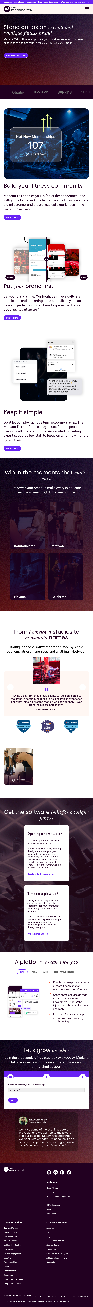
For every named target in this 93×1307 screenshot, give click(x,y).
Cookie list (62, 1296)
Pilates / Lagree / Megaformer (58, 1196)
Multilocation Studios (12, 1245)
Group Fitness (52, 1188)
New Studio (51, 1214)
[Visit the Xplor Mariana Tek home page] (14, 1169)
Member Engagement (12, 1254)
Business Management (13, 1228)
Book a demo (12, 217)
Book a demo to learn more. (75, 2)
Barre (48, 1209)
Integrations (8, 1249)
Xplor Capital (9, 1266)
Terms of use (38, 1296)
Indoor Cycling (52, 1192)
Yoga (34, 972)
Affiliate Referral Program (56, 1258)
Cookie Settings (83, 1296)
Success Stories (52, 1245)
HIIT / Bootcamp (53, 1205)
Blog (48, 1237)
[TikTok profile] (69, 1172)
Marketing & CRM (11, 1237)
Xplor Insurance (10, 1271)
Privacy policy (51, 1296)
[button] (10, 687)
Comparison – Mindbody (14, 1279)
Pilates (22, 972)
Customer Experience (12, 1232)
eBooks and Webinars (55, 1241)
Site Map (72, 1296)
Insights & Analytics (11, 1241)
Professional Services (12, 1262)
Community (51, 1249)
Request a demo (13, 55)
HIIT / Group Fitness (64, 972)
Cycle (45, 972)
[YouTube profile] (55, 1172)
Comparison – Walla (12, 1275)
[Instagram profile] (48, 1172)
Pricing (49, 1232)
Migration (7, 1258)
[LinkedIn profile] (62, 1172)
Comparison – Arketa (12, 1284)
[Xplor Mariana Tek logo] (18, 9)
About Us (50, 1228)
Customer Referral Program (57, 1254)
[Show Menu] (87, 9)
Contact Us (50, 1262)
